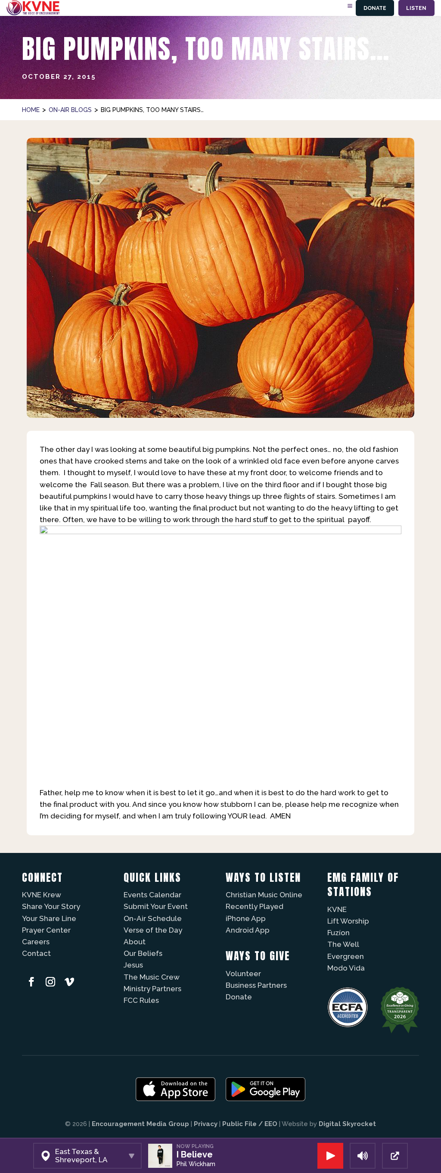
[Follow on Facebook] (31, 981)
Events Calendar (152, 894)
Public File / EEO (249, 1124)
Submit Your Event (156, 906)
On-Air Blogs (70, 109)
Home (31, 109)
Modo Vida (346, 968)
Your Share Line (49, 918)
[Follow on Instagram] (50, 981)
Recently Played (254, 906)
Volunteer (243, 973)
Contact (36, 953)
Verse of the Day (153, 930)
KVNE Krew (41, 894)
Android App (248, 930)
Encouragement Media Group (140, 1124)
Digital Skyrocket (347, 1124)
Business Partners (256, 985)
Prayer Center (46, 930)
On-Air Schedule (153, 918)
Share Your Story (51, 906)
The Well (343, 944)
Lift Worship (348, 921)
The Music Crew (152, 977)
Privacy (205, 1124)
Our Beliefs (143, 953)
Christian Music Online (264, 894)
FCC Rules (141, 1000)
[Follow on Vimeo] (69, 981)
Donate (374, 8)
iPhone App (246, 918)
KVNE (337, 909)
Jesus (133, 965)
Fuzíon (338, 932)
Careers (36, 941)
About (135, 941)
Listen (416, 8)
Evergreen (345, 956)
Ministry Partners (152, 988)
